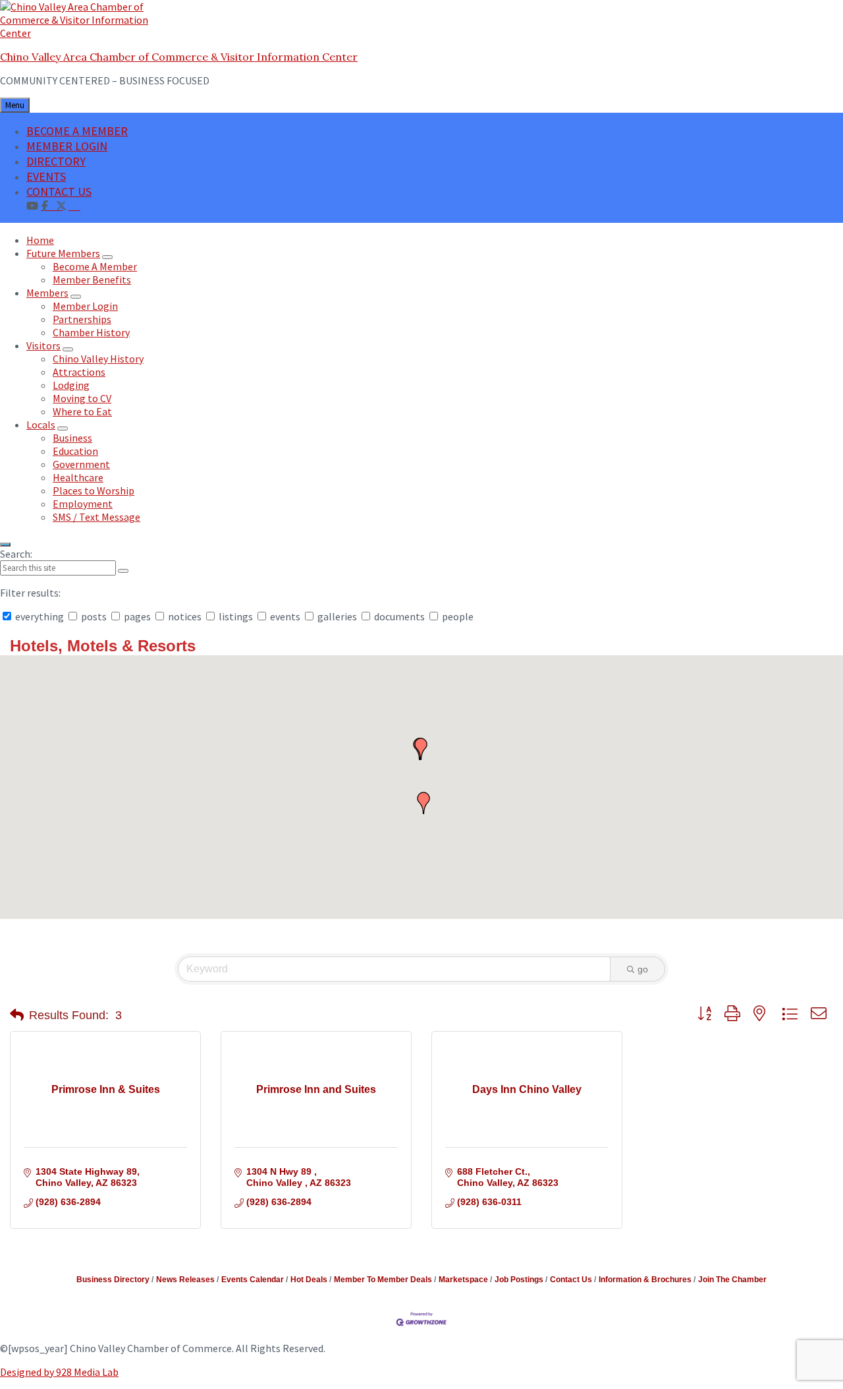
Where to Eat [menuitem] (82, 411)
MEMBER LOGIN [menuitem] (66, 146)
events (285, 616)
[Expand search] (5, 545)
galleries (337, 616)
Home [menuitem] (40, 240)
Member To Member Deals (383, 1279)
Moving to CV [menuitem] (82, 398)
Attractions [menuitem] (79, 371)
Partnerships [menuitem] (82, 319)
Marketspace (463, 1279)
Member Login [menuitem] (85, 305)
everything (39, 616)
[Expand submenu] (107, 257)
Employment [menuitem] (83, 503)
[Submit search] (123, 571)
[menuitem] (74, 205)
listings (236, 616)
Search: (16, 553)
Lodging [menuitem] (71, 385)
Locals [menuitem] (40, 424)
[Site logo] (82, 33)
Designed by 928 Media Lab (59, 1371)
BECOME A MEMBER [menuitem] (77, 130)
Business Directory (113, 1279)
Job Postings (519, 1279)
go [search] (643, 969)
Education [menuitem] (75, 451)
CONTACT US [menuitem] (59, 191)
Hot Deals (308, 1279)
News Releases (185, 1279)
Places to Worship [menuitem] (93, 490)
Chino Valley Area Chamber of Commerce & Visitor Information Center (179, 56)
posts (94, 616)
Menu (14, 105)
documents (399, 616)
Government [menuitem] (81, 464)
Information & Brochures (645, 1279)
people (457, 616)
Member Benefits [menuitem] (92, 279)
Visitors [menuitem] (43, 345)
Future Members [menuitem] (63, 253)
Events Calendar (252, 1279)
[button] (423, 803)
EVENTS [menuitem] (46, 176)
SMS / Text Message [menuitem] (96, 516)
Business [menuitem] (72, 437)
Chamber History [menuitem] (91, 332)
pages (137, 616)
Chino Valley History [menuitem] (98, 358)
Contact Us (571, 1279)
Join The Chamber (732, 1279)
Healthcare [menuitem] (78, 477)
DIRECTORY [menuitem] (56, 161)
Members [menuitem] (47, 292)
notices (185, 616)
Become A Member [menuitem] (95, 266)
